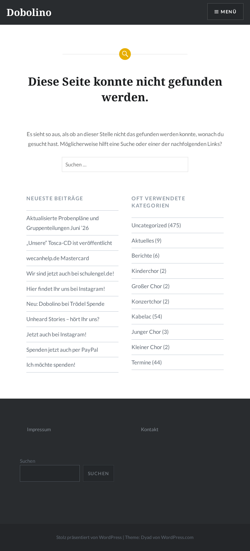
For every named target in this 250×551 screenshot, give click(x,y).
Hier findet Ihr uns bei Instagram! (65, 288)
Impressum (39, 429)
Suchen (27, 461)
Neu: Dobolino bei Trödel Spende (65, 303)
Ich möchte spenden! (51, 364)
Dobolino (29, 12)
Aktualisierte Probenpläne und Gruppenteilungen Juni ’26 (62, 223)
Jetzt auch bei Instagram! (56, 334)
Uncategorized (149, 225)
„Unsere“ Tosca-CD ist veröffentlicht (69, 242)
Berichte (142, 255)
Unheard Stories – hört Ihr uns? (62, 319)
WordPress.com (177, 537)
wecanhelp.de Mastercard (57, 258)
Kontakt (150, 429)
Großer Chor (147, 286)
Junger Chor (146, 331)
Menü (228, 11)
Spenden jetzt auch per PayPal (62, 349)
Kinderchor (145, 270)
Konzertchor (147, 301)
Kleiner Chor (147, 347)
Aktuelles (143, 240)
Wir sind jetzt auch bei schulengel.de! (70, 273)
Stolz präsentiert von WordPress (89, 537)
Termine (141, 362)
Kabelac (141, 316)
